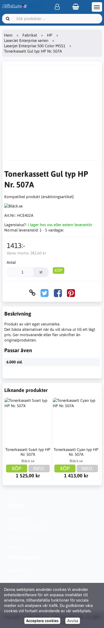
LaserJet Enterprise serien (26, 40)
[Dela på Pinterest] (71, 293)
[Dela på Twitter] (45, 293)
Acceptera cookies (42, 620)
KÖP (58, 270)
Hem (8, 35)
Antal (11, 262)
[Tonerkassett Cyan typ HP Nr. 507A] (76, 421)
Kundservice (18, 518)
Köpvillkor (17, 570)
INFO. (39, 468)
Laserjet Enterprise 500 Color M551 (34, 46)
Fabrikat (29, 35)
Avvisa (72, 620)
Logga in (15, 546)
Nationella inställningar (28, 528)
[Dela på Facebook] (58, 293)
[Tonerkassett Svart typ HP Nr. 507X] (28, 421)
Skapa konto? (20, 537)
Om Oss (15, 580)
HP (49, 35)
